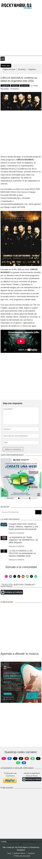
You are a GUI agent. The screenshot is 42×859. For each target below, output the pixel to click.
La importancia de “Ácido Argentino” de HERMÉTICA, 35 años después (23, 540)
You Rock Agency (22, 847)
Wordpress (21, 850)
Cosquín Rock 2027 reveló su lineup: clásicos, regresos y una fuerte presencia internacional (23, 526)
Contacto (31, 853)
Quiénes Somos (19, 853)
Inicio (9, 853)
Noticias (15, 86)
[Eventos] (21, 69)
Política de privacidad (22, 856)
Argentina (32, 69)
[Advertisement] (21, 32)
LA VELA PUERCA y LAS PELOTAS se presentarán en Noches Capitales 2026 (22, 553)
